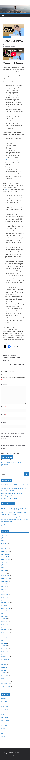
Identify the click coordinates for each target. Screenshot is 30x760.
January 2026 (5, 548)
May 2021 (4, 670)
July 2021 (3, 664)
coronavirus (4, 706)
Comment (5, 384)
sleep (2, 733)
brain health (4, 701)
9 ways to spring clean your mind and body (13, 496)
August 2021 (4, 662)
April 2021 (4, 673)
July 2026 (3, 538)
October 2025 (5, 557)
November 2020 (5, 683)
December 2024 (5, 578)
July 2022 (3, 640)
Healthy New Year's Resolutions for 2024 (12, 519)
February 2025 (5, 575)
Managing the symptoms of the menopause (13, 524)
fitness (3, 712)
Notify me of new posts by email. (11, 453)
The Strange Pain (15, 517)
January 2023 (5, 627)
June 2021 (4, 667)
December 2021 (5, 656)
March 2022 (4, 648)
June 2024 (4, 589)
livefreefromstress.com (9, 46)
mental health (5, 720)
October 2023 (5, 605)
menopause (4, 717)
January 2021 (5, 678)
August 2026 (4, 535)
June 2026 (4, 540)
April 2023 (4, 619)
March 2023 (4, 621)
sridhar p (3, 508)
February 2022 (5, 651)
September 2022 (5, 635)
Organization (5, 725)
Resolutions (4, 728)
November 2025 (5, 554)
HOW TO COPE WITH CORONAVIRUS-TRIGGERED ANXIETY (12, 358)
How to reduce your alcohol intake (10, 526)
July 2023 (3, 613)
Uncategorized (7, 36)
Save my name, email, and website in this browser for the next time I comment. (12, 436)
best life (3, 698)
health (3, 715)
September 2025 (5, 559)
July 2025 (3, 565)
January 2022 (5, 654)
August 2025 (4, 562)
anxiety (16, 160)
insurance (11, 259)
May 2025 (4, 570)
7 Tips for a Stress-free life (16, 364)
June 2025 (4, 567)
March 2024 (4, 594)
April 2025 (4, 573)
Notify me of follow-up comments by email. (13, 447)
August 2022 (4, 638)
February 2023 (5, 624)
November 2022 (5, 632)
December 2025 (5, 551)
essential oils (5, 709)
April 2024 (4, 592)
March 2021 (4, 675)
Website (3, 422)
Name (3, 407)
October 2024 (5, 581)
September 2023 (5, 608)
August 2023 (4, 611)
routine (3, 731)
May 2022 (4, 643)
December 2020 (5, 681)
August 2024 (4, 584)
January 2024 (5, 600)
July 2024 (3, 586)
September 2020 (5, 686)
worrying (7, 189)
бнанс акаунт (5, 517)
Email (3, 415)
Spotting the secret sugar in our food (11, 493)
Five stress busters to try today (9, 498)
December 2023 (5, 602)
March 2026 (4, 546)
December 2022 (5, 629)
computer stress (5, 704)
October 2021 (5, 659)
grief (11, 162)
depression (9, 160)
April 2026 (4, 543)
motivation (4, 723)
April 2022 (4, 646)
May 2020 (4, 689)
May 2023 (4, 616)
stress (3, 736)
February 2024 (5, 597)
